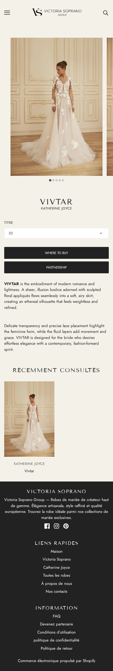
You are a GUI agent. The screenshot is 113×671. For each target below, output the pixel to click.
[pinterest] (66, 526)
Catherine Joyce (56, 567)
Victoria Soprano (57, 559)
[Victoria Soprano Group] (56, 12)
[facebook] (47, 526)
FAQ (56, 616)
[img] (106, 12)
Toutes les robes (56, 575)
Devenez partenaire (56, 624)
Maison (57, 551)
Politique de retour (57, 648)
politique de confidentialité (56, 640)
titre (8, 222)
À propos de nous (56, 583)
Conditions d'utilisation (56, 632)
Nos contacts (56, 591)
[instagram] (56, 526)
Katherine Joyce (56, 208)
